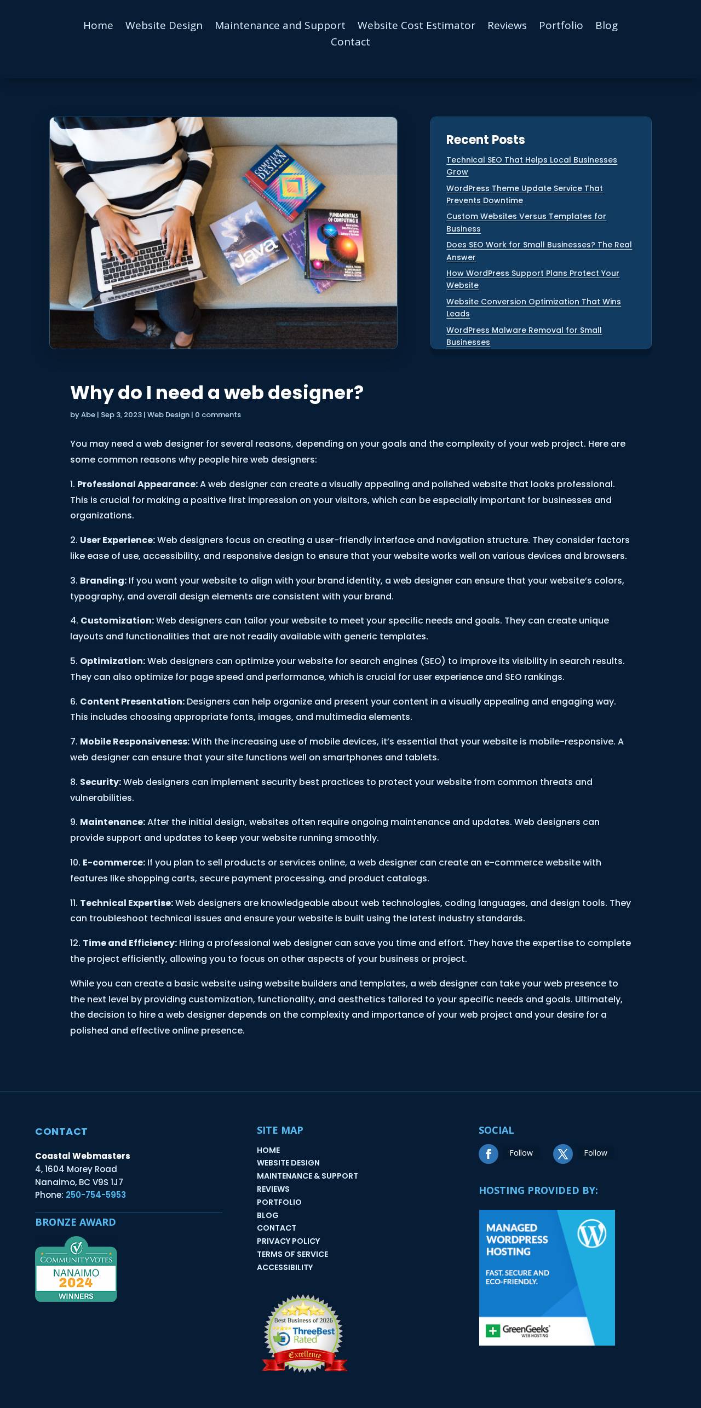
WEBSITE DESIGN (288, 1162)
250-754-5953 (96, 1195)
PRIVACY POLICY (288, 1241)
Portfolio (561, 26)
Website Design (164, 26)
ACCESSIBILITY (285, 1267)
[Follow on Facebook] (488, 1154)
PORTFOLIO (279, 1202)
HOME (268, 1150)
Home (98, 26)
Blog (606, 26)
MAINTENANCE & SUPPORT (307, 1175)
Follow (521, 1152)
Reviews (507, 26)
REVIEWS (273, 1189)
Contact (350, 43)
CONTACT (276, 1227)
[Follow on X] (563, 1154)
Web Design (168, 414)
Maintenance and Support (280, 26)
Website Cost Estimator (416, 26)
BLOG (268, 1215)
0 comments (218, 414)
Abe (88, 414)
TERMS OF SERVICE (292, 1254)
